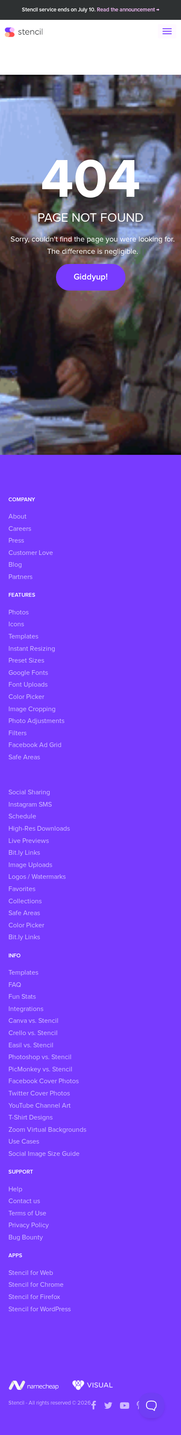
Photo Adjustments (36, 721)
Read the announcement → (128, 10)
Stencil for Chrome (36, 1284)
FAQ (14, 984)
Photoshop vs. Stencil (40, 1057)
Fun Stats (22, 996)
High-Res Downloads (39, 828)
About (17, 516)
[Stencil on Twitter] (108, 1406)
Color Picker (26, 696)
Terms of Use (27, 1213)
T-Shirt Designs (30, 1117)
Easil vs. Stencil (30, 1045)
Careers (19, 528)
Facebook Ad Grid (34, 745)
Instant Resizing (31, 648)
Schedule (22, 816)
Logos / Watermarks (37, 876)
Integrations (25, 1009)
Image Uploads (30, 865)
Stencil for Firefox (34, 1297)
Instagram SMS (30, 804)
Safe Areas (24, 757)
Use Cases (23, 1141)
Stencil (28, 31)
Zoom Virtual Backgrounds (47, 1129)
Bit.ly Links (24, 852)
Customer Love (30, 552)
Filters (17, 733)
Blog (15, 564)
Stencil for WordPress (39, 1309)
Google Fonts (28, 672)
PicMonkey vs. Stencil (40, 1069)
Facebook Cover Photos (43, 1081)
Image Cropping (32, 709)
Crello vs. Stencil (33, 1033)
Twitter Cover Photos (39, 1093)
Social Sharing (29, 792)
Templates (23, 636)
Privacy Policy (28, 1225)
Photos (18, 612)
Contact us (24, 1201)
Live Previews (28, 840)
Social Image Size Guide (44, 1153)
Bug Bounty (25, 1237)
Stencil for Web (30, 1272)
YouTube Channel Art (39, 1105)
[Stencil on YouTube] (124, 1406)
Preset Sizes (26, 660)
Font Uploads (28, 684)
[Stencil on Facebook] (93, 1406)
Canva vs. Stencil (33, 1020)
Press (16, 540)
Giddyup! (90, 277)
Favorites (21, 889)
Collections (25, 901)
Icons (16, 624)
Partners (20, 576)
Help (15, 1189)
